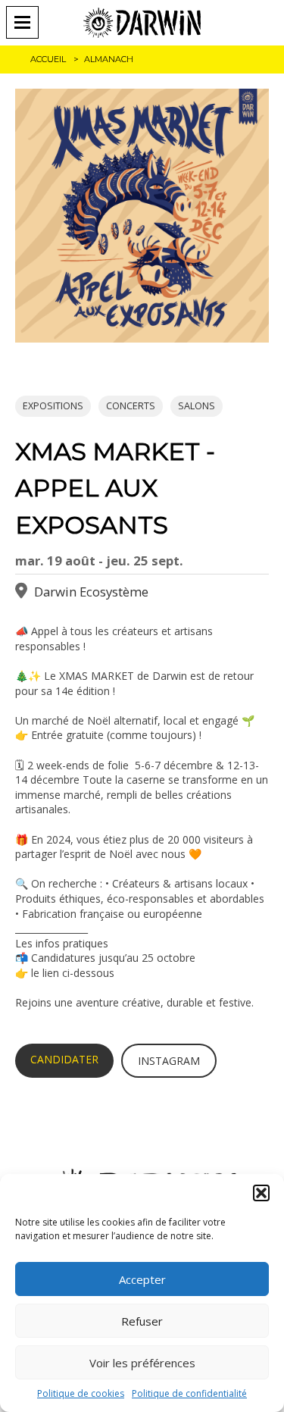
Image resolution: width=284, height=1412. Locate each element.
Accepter (142, 1279)
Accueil (48, 59)
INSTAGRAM (169, 1061)
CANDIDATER (64, 1059)
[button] (261, 1193)
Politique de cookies (80, 1393)
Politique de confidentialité (189, 1393)
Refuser (142, 1321)
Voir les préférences (142, 1362)
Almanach (108, 59)
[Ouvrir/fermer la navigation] (27, 22)
